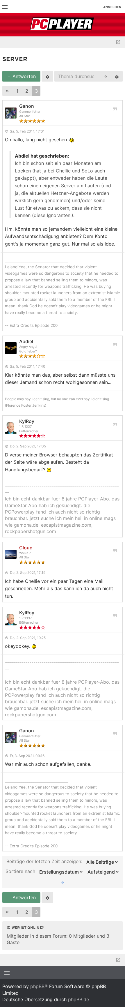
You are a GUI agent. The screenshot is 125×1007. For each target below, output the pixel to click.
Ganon (26, 106)
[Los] (62, 882)
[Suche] (105, 76)
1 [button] (17, 91)
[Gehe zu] (118, 42)
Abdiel (26, 341)
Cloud (26, 548)
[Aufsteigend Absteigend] (102, 872)
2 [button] (26, 91)
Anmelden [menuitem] (112, 7)
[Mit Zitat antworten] (115, 109)
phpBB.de (78, 999)
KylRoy (26, 421)
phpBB (37, 986)
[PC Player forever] (62, 24)
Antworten (23, 76)
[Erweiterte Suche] (117, 76)
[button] (7, 91)
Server (14, 60)
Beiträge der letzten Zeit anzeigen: (45, 862)
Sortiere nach (21, 871)
